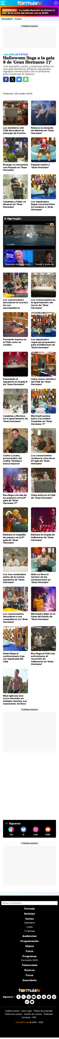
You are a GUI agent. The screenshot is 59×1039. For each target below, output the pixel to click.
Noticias (29, 913)
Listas (29, 926)
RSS (34, 1017)
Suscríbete (30, 980)
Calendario (29, 922)
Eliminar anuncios (30, 26)
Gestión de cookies (33, 1014)
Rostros (29, 970)
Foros (29, 975)
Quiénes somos (12, 1011)
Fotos (18, 18)
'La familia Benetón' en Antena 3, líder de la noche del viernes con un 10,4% (28, 12)
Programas (29, 956)
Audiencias (29, 936)
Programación (29, 941)
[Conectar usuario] (56, 3)
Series (29, 918)
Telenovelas (29, 965)
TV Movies (29, 931)
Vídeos (29, 946)
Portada (29, 908)
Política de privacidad (42, 1011)
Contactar (26, 1017)
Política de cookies (13, 1014)
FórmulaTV (7, 18)
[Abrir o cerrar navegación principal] (3, 3)
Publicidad (48, 1014)
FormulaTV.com (22, 1022)
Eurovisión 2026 (29, 960)
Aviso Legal (26, 1011)
